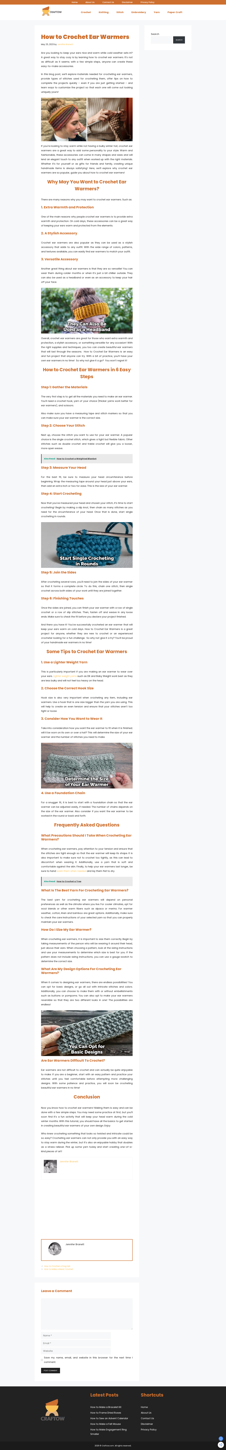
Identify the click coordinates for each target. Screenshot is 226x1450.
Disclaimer (127, 2)
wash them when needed (71, 871)
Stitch (120, 12)
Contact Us (108, 2)
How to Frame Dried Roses (105, 1412)
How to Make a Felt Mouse (105, 1424)
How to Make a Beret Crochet (58, 1269)
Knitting (104, 12)
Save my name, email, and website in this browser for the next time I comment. (88, 1360)
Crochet (86, 12)
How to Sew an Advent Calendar (109, 1418)
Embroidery (138, 12)
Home (75, 2)
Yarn (157, 12)
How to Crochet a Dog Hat (57, 1266)
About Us (90, 2)
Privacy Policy (147, 2)
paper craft (175, 12)
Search (155, 34)
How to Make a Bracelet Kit (105, 1407)
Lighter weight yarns (65, 676)
